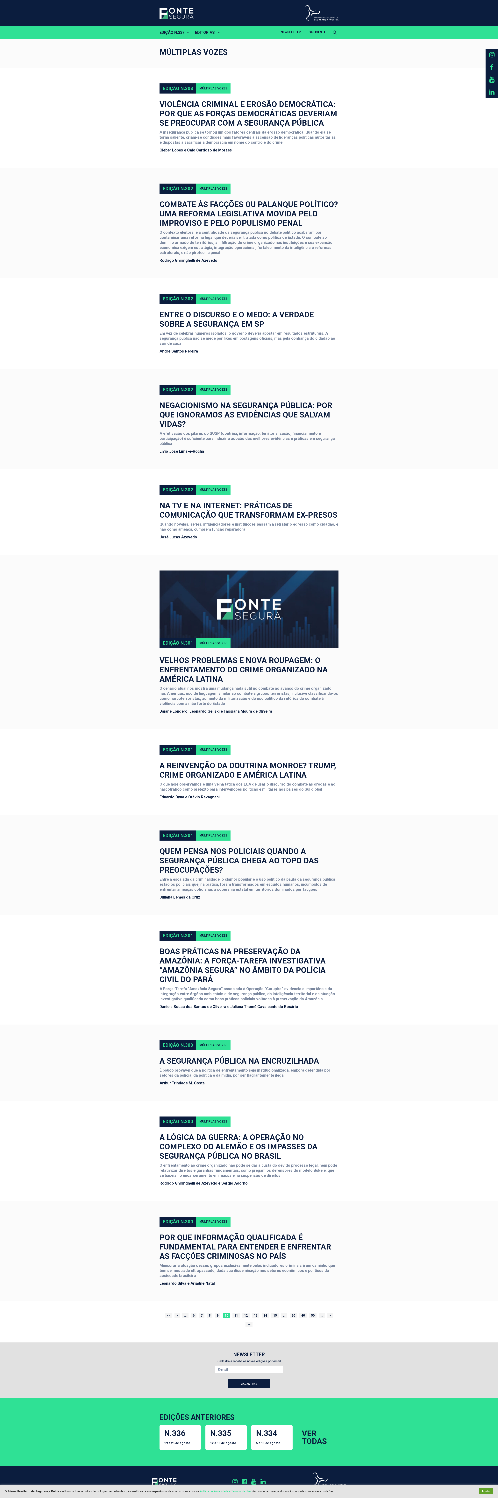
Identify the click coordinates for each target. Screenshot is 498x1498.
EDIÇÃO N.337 (172, 32)
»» (249, 1324)
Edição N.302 (178, 188)
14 (265, 1315)
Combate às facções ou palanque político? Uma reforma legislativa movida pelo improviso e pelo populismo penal (249, 214)
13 (255, 1315)
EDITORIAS (205, 32)
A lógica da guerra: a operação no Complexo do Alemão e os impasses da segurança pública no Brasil (238, 1147)
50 (313, 1315)
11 (236, 1315)
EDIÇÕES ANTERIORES (197, 1417)
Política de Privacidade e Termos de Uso (225, 1491)
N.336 (177, 1437)
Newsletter (291, 32)
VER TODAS (314, 1437)
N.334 (268, 1437)
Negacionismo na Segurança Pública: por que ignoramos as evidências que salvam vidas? (246, 415)
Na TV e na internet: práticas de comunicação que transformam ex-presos (248, 510)
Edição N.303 (178, 88)
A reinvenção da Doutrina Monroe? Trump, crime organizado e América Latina (248, 770)
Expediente (317, 32)
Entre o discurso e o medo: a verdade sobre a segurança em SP (237, 319)
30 (293, 1315)
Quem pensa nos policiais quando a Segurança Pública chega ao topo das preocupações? (239, 861)
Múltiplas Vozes (213, 88)
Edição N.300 (178, 1045)
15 (275, 1315)
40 (303, 1315)
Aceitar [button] (485, 1491)
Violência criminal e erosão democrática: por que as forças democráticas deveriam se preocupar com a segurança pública (248, 114)
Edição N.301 (178, 643)
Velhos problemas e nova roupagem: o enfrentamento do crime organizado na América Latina (244, 670)
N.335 (223, 1437)
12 (246, 1315)
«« (168, 1315)
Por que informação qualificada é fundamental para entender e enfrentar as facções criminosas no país (245, 1247)
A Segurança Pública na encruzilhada (239, 1061)
